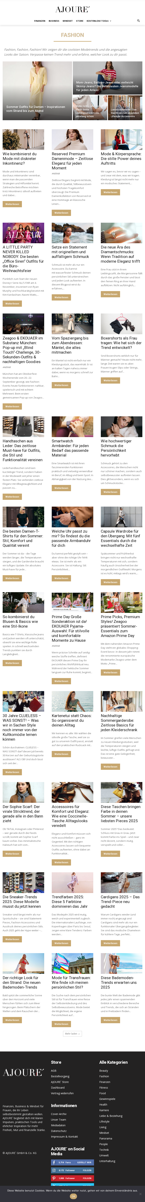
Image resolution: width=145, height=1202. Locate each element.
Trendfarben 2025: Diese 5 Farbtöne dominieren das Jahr (70, 902)
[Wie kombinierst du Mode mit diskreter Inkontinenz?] (23, 139)
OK (73, 1196)
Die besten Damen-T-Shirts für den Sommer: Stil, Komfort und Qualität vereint (23, 538)
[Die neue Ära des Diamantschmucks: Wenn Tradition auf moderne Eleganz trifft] (121, 233)
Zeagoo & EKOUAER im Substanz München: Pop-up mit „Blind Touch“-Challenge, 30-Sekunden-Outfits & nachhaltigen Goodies (23, 350)
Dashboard (58, 1087)
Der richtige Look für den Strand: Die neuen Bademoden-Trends (21, 982)
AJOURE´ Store (60, 1082)
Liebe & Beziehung (110, 1116)
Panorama (105, 1138)
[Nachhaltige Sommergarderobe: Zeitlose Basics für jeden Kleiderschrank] (121, 701)
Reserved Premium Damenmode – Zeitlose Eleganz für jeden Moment (72, 161)
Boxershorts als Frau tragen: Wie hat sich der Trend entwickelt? (121, 343)
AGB (53, 1070)
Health (103, 1104)
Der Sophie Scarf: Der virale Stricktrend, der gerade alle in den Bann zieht (23, 813)
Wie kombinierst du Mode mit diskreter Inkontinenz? (19, 159)
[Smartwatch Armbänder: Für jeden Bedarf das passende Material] (72, 426)
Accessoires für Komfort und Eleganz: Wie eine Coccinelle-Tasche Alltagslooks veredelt (70, 816)
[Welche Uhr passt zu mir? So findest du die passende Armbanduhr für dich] (72, 517)
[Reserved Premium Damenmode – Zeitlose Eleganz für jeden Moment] (72, 139)
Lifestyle (104, 1121)
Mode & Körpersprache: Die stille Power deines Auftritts (121, 159)
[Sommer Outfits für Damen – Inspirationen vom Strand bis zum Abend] (37, 90)
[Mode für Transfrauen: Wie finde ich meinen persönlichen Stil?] (72, 963)
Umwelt (104, 1155)
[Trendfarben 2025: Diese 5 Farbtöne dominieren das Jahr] (72, 882)
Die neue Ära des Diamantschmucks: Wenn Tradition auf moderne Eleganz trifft (120, 254)
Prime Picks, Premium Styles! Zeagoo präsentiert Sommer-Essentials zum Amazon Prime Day (120, 626)
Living (102, 1127)
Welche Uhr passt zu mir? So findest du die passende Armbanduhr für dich (71, 538)
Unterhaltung (107, 1161)
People (103, 1144)
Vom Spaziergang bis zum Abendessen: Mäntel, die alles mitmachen (70, 345)
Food (102, 1093)
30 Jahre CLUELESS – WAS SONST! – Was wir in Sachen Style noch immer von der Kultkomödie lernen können (22, 727)
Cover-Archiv (58, 1114)
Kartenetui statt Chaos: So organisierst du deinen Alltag (72, 720)
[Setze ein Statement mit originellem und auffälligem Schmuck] (72, 233)
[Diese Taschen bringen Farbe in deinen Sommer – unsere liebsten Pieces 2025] (121, 792)
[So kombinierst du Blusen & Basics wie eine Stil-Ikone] (23, 602)
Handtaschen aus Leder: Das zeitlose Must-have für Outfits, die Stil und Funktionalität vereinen (22, 450)
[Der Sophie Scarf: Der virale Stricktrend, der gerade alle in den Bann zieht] (23, 792)
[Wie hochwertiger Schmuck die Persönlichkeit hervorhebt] (121, 426)
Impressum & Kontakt (64, 1136)
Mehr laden (71, 1033)
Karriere (104, 1110)
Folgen (87, 1170)
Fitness (103, 1087)
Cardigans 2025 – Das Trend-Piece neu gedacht (120, 902)
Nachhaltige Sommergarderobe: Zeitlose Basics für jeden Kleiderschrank (119, 722)
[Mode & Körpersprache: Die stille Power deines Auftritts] (121, 139)
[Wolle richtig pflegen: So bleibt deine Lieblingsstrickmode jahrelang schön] (90, 107)
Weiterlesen (12, 204)
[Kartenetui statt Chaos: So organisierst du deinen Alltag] (72, 701)
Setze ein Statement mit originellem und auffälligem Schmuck (70, 252)
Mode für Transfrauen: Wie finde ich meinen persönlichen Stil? (71, 982)
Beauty (103, 1070)
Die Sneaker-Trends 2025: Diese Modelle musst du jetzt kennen (22, 902)
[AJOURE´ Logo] (72, 9)
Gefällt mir (84, 1162)
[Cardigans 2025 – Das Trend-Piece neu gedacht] (121, 882)
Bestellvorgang (60, 1076)
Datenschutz (58, 1131)
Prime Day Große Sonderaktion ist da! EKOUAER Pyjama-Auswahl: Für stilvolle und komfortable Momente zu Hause (70, 629)
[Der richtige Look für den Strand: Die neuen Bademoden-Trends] (23, 963)
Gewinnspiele (107, 1099)
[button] (139, 21)
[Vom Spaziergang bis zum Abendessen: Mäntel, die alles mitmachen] (72, 323)
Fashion (104, 1076)
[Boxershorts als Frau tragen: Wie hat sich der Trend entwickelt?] (121, 323)
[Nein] (140, 1194)
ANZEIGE (56, 173)
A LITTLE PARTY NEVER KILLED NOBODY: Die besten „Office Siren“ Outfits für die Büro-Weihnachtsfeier (23, 259)
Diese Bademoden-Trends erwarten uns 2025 (119, 982)
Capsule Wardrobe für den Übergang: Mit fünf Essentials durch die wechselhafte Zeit (120, 538)
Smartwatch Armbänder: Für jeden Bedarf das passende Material (70, 448)
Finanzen (104, 1082)
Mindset (104, 1133)
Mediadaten (58, 1125)
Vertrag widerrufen (62, 1093)
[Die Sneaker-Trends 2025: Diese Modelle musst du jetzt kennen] (23, 882)
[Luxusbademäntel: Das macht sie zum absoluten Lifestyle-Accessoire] (125, 107)
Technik (104, 1150)
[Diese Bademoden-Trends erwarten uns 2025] (121, 963)
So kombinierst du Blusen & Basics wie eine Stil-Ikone (20, 622)
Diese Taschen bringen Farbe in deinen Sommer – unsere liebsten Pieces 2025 (120, 813)
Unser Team (58, 1119)
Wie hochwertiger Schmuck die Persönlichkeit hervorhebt (116, 448)
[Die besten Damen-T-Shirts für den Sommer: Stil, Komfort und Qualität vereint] (23, 517)
